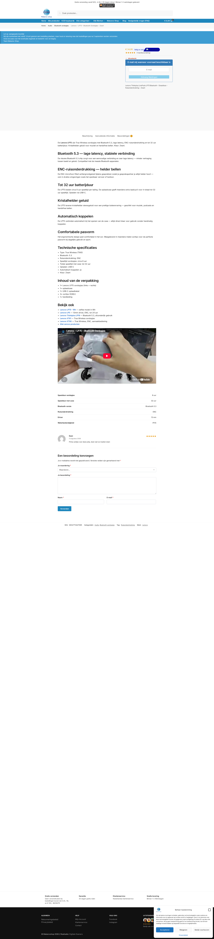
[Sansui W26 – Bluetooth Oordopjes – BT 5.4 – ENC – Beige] (58, 638)
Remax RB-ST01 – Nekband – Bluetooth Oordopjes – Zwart (112, 881)
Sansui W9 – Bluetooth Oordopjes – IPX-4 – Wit (50, 600)
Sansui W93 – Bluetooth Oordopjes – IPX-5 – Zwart (109, 741)
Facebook (113, 919)
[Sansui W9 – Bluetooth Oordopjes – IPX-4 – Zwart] (115, 567)
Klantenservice (81, 922)
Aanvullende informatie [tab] (105, 136)
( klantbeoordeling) (143, 53)
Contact (78, 925)
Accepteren (165, 930)
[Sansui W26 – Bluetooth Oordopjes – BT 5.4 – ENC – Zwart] (115, 638)
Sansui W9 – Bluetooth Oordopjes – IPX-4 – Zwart (108, 600)
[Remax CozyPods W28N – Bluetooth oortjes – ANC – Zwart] (115, 779)
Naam (61, 497)
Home (43, 26)
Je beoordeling (64, 475)
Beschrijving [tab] (87, 136)
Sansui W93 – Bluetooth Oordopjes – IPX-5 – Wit (50, 741)
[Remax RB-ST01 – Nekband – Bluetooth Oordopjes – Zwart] (115, 848)
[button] (209, 910)
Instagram (113, 922)
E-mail (110, 497)
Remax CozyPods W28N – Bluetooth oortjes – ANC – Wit (54, 811)
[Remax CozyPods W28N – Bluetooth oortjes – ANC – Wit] (58, 779)
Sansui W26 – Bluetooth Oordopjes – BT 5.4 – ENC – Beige (54, 671)
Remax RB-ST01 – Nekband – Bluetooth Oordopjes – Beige (54, 881)
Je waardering (64, 465)
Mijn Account (80, 919)
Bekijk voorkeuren (202, 930)
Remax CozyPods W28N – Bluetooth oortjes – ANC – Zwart (112, 811)
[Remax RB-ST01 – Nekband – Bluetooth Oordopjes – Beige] (58, 848)
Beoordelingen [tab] (124, 136)
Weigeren (183, 930)
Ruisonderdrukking (128, 525)
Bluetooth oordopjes (61, 26)
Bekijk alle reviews (150, 926)
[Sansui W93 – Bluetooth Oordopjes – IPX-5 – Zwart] (115, 709)
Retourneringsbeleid (49, 919)
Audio (50, 26)
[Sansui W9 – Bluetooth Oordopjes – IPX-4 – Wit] (58, 567)
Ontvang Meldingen (149, 77)
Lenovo (145, 525)
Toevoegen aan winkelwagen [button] (58, 608)
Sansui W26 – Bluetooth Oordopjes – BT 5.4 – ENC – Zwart (111, 671)
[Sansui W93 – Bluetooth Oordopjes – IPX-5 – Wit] (58, 709)
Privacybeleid (183, 935)
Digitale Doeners (76, 934)
